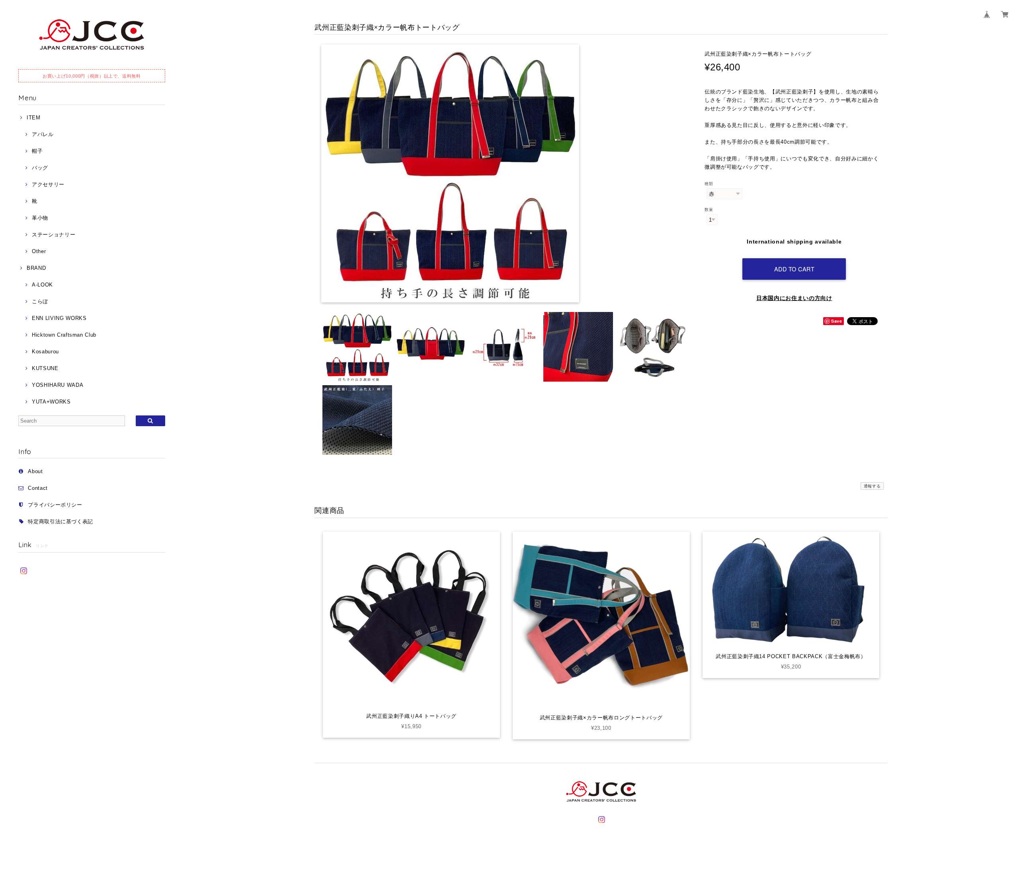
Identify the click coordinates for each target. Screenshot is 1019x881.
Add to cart (794, 269)
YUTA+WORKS (51, 402)
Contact (38, 488)
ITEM (33, 118)
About (35, 471)
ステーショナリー (53, 235)
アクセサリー (48, 184)
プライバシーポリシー (55, 505)
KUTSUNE (45, 368)
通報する (872, 486)
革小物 (40, 218)
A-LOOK (42, 285)
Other (39, 251)
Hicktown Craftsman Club (64, 335)
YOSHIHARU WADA (57, 385)
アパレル (42, 134)
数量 (709, 209)
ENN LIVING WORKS (59, 318)
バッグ (40, 168)
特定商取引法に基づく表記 (60, 521)
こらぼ (40, 301)
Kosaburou (45, 352)
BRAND (36, 268)
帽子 (37, 151)
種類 (709, 183)
